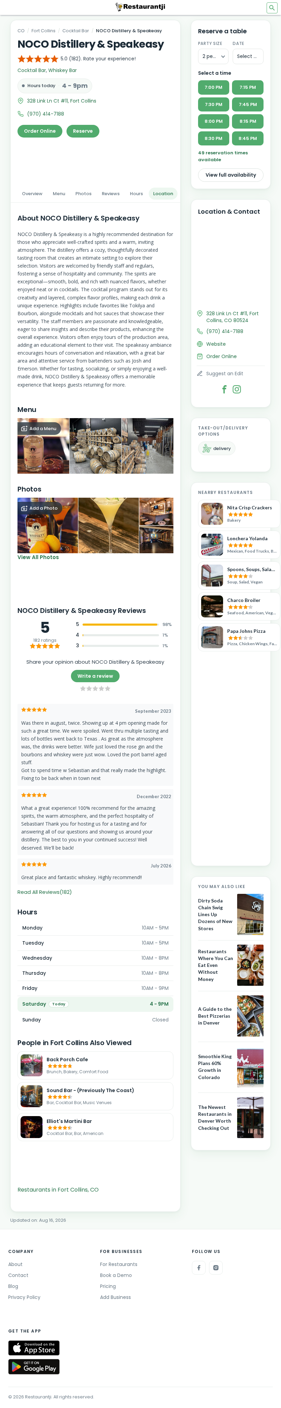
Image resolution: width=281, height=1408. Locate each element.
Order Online (40, 131)
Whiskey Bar (62, 70)
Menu (59, 193)
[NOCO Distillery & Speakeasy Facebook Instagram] (237, 389)
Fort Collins (44, 30)
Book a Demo (116, 1275)
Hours (136, 193)
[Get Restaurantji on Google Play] (34, 1366)
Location (163, 193)
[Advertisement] (95, 160)
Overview (32, 193)
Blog (13, 1286)
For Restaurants (118, 1264)
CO (21, 30)
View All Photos (38, 557)
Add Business (115, 1297)
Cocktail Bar (75, 30)
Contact (18, 1275)
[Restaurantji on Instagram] (216, 1268)
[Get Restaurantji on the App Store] (34, 1348)
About (15, 1264)
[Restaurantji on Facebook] (199, 1268)
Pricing (108, 1286)
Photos (83, 193)
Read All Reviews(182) (44, 892)
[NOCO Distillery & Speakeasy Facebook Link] (224, 389)
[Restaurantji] (140, 6)
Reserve (83, 131)
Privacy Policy (24, 1297)
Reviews (111, 193)
